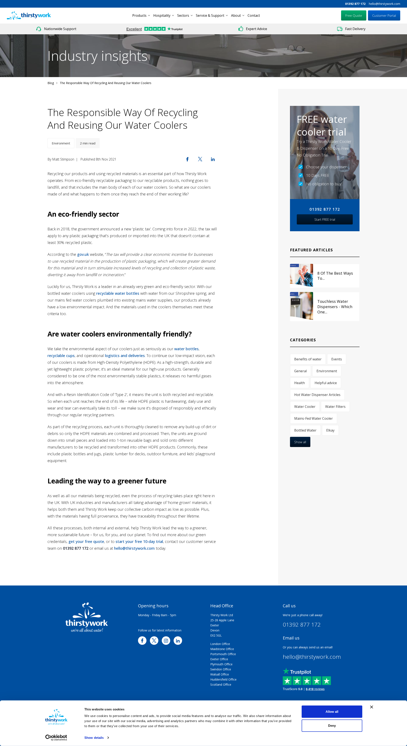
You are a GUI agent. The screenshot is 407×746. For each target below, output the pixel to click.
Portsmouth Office (223, 654)
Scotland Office (220, 684)
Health (299, 383)
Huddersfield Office (223, 679)
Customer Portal (384, 15)
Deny (332, 725)
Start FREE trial (324, 219)
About (236, 15)
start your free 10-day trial (139, 541)
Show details (94, 737)
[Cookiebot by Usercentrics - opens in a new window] (56, 738)
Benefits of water (308, 359)
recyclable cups (61, 355)
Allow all (332, 711)
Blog (50, 83)
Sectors (183, 15)
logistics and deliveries (125, 355)
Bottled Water (305, 430)
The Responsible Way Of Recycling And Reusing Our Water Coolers (105, 83)
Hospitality (161, 15)
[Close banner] (371, 707)
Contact (254, 15)
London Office (220, 644)
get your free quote (86, 541)
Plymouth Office (221, 664)
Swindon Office (220, 669)
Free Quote (353, 15)
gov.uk (83, 254)
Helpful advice (326, 383)
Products (139, 15)
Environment (61, 143)
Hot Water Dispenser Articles (317, 394)
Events (336, 359)
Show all (300, 442)
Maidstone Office (222, 649)
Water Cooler (304, 406)
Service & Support (210, 15)
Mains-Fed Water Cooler (313, 418)
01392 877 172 (355, 4)
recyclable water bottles (117, 293)
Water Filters (335, 406)
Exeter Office (219, 659)
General (300, 371)
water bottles (186, 348)
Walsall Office (219, 674)
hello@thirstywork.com (384, 4)
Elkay (330, 430)
